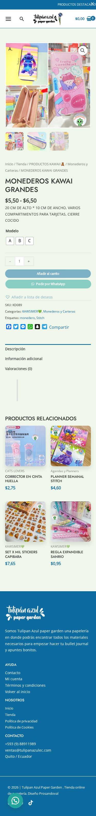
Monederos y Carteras (59, 311)
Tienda (21, 164)
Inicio (9, 164)
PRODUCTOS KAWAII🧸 (47, 164)
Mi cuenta (13, 678)
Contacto (12, 672)
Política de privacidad (21, 721)
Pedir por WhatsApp (50, 284)
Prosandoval (48, 793)
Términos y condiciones (25, 685)
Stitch (40, 318)
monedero (27, 318)
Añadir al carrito (48, 273)
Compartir (59, 327)
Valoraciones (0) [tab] (18, 368)
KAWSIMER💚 (32, 311)
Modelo (12, 230)
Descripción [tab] (15, 348)
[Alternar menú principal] (8, 18)
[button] (22, 19)
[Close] (92, 3)
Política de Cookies (19, 727)
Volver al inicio (17, 691)
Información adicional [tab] (23, 358)
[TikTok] (30, 802)
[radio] (10, 241)
